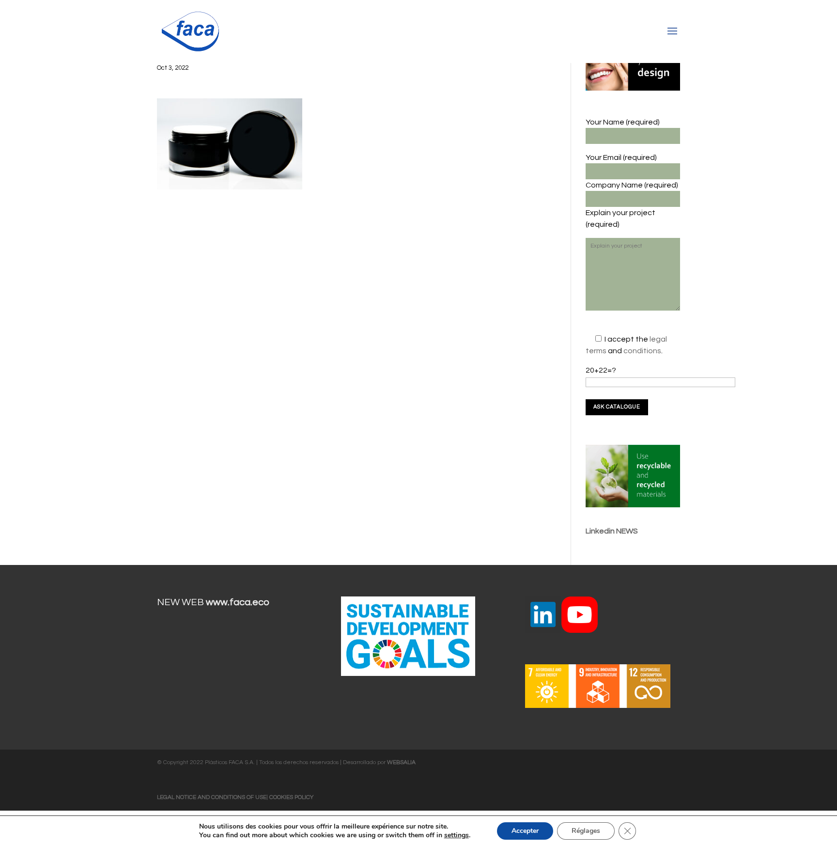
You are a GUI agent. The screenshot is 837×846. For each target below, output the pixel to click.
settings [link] (456, 835)
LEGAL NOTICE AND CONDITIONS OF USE (211, 797)
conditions (642, 351)
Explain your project (620, 213)
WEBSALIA (401, 762)
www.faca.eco (237, 602)
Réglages (586, 830)
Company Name (615, 185)
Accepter (525, 830)
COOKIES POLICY (291, 797)
